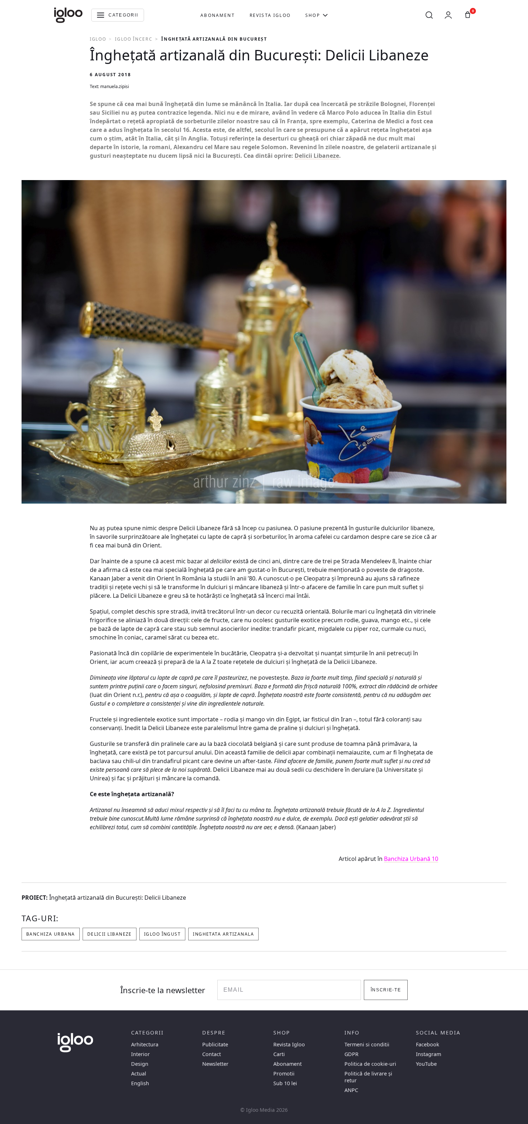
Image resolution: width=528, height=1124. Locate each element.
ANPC (351, 1090)
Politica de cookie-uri (370, 1063)
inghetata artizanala (223, 934)
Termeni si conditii (366, 1044)
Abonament (217, 15)
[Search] (429, 15)
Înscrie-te (386, 989)
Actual (138, 1073)
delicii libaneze (109, 934)
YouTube (426, 1063)
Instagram (428, 1054)
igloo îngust (162, 934)
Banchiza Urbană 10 (411, 859)
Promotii (284, 1073)
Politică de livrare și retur (368, 1077)
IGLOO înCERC (133, 39)
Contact (211, 1054)
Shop (312, 15)
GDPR (351, 1054)
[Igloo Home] (68, 15)
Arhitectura (144, 1044)
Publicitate (215, 1044)
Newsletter (215, 1063)
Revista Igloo (270, 15)
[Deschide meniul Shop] (325, 15)
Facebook (427, 1044)
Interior (140, 1054)
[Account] (448, 15)
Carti (279, 1054)
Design (139, 1063)
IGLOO (98, 39)
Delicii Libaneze (317, 156)
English (140, 1083)
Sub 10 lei (285, 1083)
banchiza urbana (50, 934)
